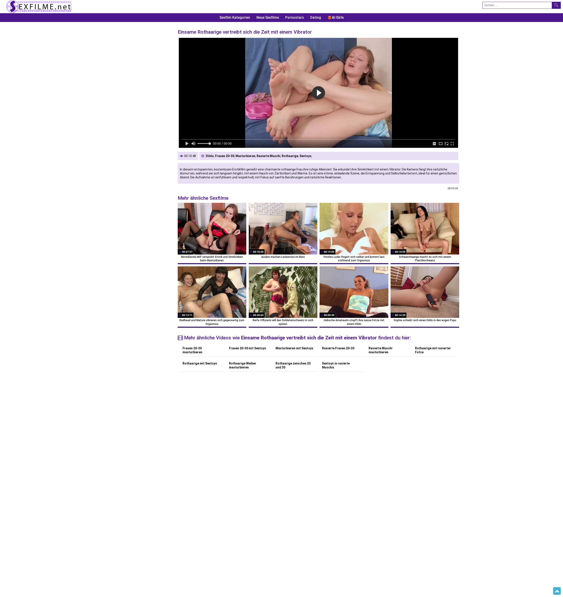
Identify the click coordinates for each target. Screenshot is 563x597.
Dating (315, 17)
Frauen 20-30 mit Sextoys (247, 348)
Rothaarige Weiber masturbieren (242, 365)
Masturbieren (245, 156)
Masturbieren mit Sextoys (294, 348)
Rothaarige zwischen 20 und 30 (293, 365)
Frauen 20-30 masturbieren (192, 350)
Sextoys (305, 156)
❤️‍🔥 (335, 17)
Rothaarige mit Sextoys (200, 363)
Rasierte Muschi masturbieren (380, 350)
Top (557, 591)
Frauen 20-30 (224, 156)
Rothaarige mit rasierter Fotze (433, 350)
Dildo (210, 156)
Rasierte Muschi (268, 156)
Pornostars (294, 17)
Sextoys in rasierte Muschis (336, 365)
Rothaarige (290, 156)
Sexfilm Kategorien (234, 17)
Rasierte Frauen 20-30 (338, 348)
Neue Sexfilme (267, 17)
